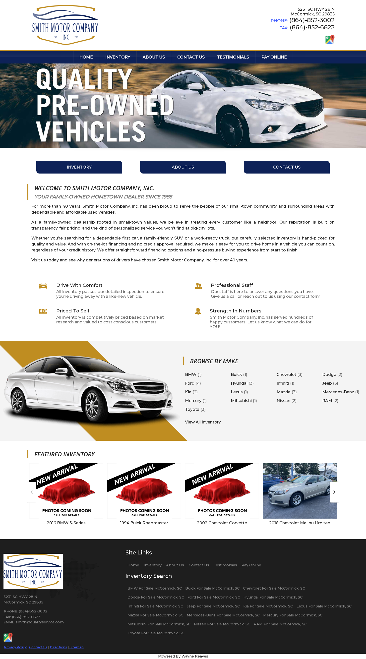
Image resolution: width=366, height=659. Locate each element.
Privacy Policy (15, 647)
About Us (175, 565)
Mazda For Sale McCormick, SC (155, 615)
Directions (58, 647)
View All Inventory (203, 421)
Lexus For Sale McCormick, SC (324, 606)
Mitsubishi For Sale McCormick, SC (158, 624)
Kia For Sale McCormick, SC (268, 606)
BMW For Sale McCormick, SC (154, 588)
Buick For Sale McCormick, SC (212, 588)
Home (133, 565)
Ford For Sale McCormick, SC (213, 597)
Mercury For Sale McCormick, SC (292, 615)
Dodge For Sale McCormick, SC (155, 597)
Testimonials (225, 565)
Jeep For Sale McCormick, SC (213, 606)
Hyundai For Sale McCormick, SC (273, 597)
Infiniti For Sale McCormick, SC (155, 606)
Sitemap (76, 647)
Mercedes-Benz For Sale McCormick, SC (223, 615)
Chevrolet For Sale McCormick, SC (274, 588)
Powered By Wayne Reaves (183, 656)
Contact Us (38, 647)
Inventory (153, 565)
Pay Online (251, 565)
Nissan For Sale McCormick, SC (222, 624)
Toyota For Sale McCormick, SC (155, 633)
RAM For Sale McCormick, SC (280, 624)
